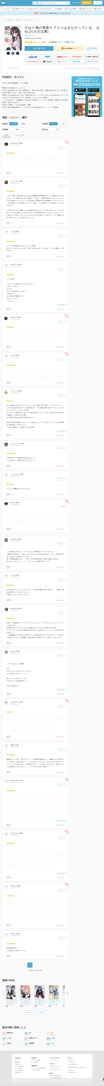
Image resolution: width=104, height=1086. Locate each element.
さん (15, 143)
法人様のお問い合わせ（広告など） (77, 1067)
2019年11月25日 (15, 319)
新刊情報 (17, 1062)
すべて (6, 135)
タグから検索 (34, 1062)
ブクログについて (54, 1060)
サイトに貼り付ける (12, 67)
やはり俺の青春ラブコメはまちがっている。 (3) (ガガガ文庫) (40, 1002)
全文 (63, 123)
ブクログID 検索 (35, 1069)
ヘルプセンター (72, 1062)
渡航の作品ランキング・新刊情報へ (35, 1012)
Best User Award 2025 (55, 1075)
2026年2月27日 (15, 393)
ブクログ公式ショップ (55, 1069)
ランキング (18, 1060)
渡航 (26, 35)
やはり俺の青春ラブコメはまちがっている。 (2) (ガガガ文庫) (26, 1002)
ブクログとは (75, 2)
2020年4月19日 (15, 233)
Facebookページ (72, 1072)
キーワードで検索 (35, 1060)
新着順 (23, 123)
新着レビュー (18, 1064)
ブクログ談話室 (19, 1066)
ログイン (97, 2)
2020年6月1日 (14, 653)
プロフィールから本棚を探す (38, 1068)
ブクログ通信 (18, 1070)
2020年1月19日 (15, 835)
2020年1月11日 (15, 266)
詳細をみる (60, 173)
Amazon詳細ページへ (70, 48)
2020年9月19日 (15, 610)
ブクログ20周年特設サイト (56, 1077)
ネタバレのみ (19, 135)
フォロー (62, 148)
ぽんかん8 (31, 35)
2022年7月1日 (14, 577)
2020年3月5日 (14, 747)
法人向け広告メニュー (73, 1064)
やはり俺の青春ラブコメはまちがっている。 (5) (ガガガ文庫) (55, 1002)
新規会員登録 (86, 2)
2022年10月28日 (15, 541)
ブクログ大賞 (18, 1068)
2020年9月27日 (15, 183)
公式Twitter (71, 1070)
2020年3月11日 (15, 704)
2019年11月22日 (15, 145)
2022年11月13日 (15, 504)
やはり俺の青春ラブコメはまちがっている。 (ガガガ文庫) (12, 1002)
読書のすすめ (18, 1072)
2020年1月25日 (15, 782)
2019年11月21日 (15, 357)
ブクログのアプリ (54, 1066)
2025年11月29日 (15, 445)
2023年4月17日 (15, 476)
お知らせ (70, 1060)
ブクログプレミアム (55, 1068)
